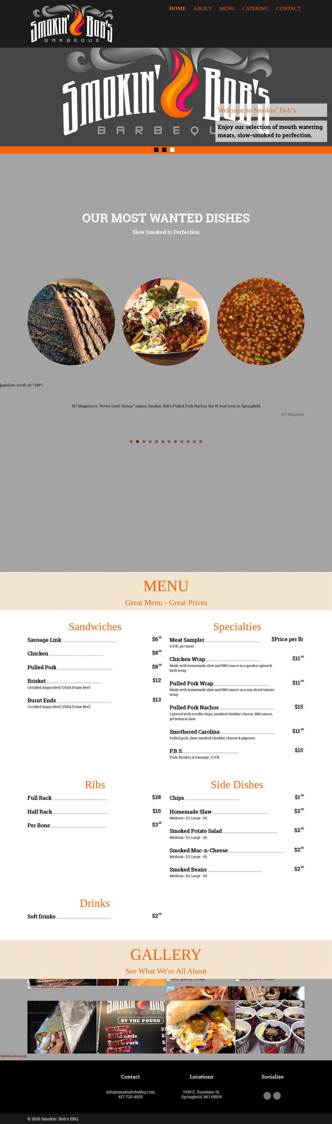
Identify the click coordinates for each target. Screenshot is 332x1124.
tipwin (5, 1055)
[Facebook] (267, 1096)
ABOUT (202, 8)
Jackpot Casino (166, 246)
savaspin (19, 1055)
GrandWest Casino (166, 250)
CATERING (255, 8)
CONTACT (288, 8)
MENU (227, 8)
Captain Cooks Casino (166, 241)
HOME (177, 8)
